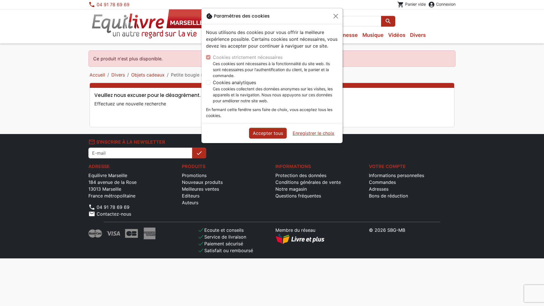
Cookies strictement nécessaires (247, 57)
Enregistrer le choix (313, 133)
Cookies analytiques (234, 82)
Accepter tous (268, 133)
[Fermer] (335, 16)
